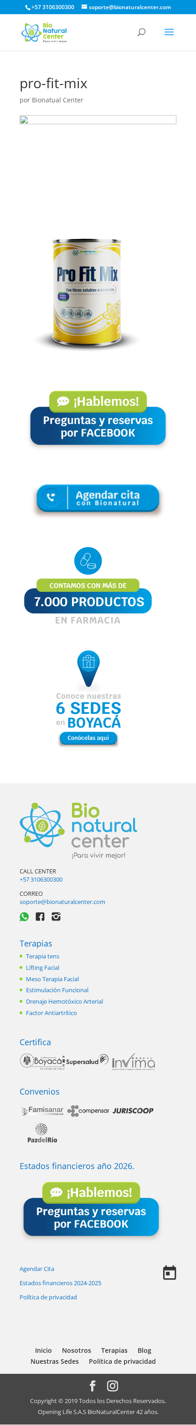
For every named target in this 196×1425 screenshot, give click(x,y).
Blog (144, 1350)
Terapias (36, 943)
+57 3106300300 (41, 879)
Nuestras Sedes (55, 1361)
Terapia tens (42, 956)
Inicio (43, 1350)
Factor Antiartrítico (51, 1013)
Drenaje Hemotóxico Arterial (64, 1001)
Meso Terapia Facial (52, 979)
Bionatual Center (57, 100)
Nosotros (76, 1350)
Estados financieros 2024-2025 (60, 1283)
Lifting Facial (42, 967)
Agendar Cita (37, 1269)
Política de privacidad (48, 1297)
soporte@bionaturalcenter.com (62, 902)
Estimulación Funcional (57, 990)
